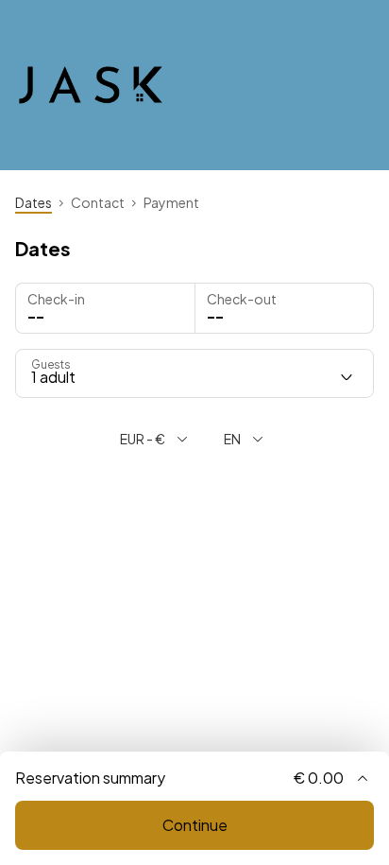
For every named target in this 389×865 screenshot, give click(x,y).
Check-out (242, 298)
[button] (284, 308)
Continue (195, 825)
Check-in (56, 298)
